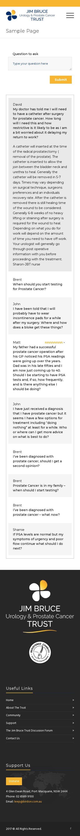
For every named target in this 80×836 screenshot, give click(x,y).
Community (13, 715)
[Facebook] (70, 828)
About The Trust (16, 708)
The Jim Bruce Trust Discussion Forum (29, 730)
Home (10, 700)
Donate (14, 781)
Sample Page (22, 31)
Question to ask (25, 54)
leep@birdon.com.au (28, 801)
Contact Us (13, 738)
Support (11, 723)
